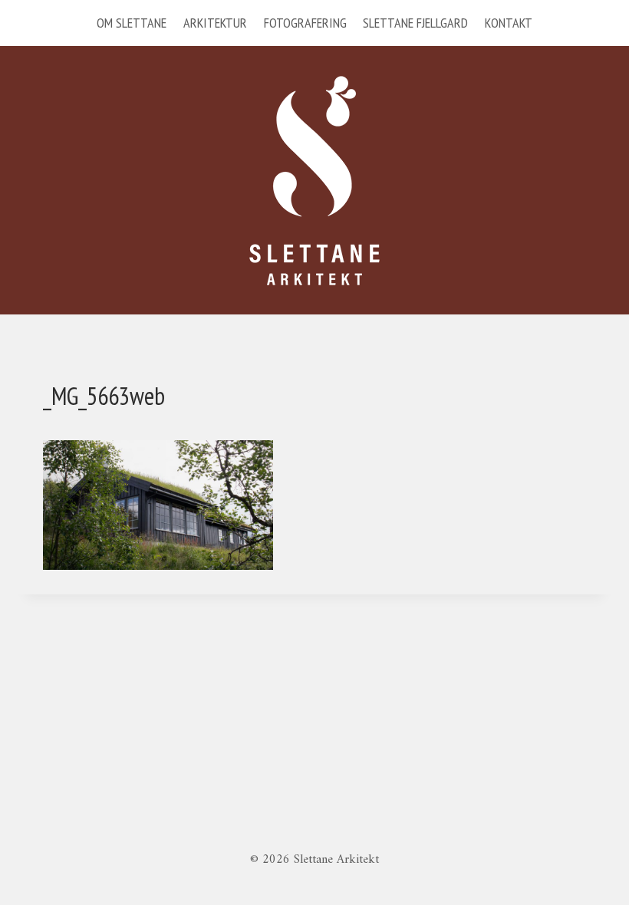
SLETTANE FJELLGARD (415, 22)
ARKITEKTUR (215, 22)
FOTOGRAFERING (305, 22)
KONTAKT (508, 22)
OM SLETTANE (131, 22)
